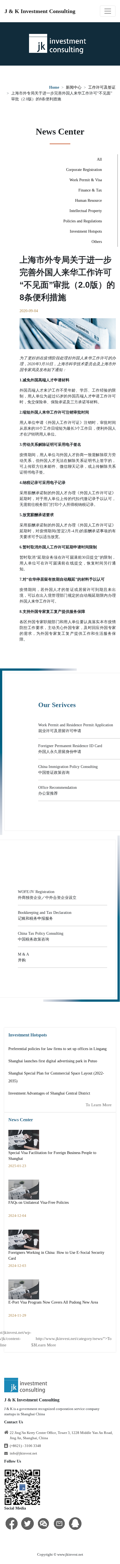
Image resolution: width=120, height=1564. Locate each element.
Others (97, 242)
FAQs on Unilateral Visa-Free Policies (38, 1202)
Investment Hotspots (86, 231)
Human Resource (88, 200)
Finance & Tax (90, 190)
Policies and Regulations (82, 221)
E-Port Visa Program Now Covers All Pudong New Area (53, 1302)
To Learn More (99, 1105)
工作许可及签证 (102, 87)
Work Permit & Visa (85, 180)
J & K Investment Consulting (39, 11)
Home (54, 87)
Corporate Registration (84, 170)
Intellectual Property (85, 211)
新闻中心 (73, 87)
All (99, 159)
